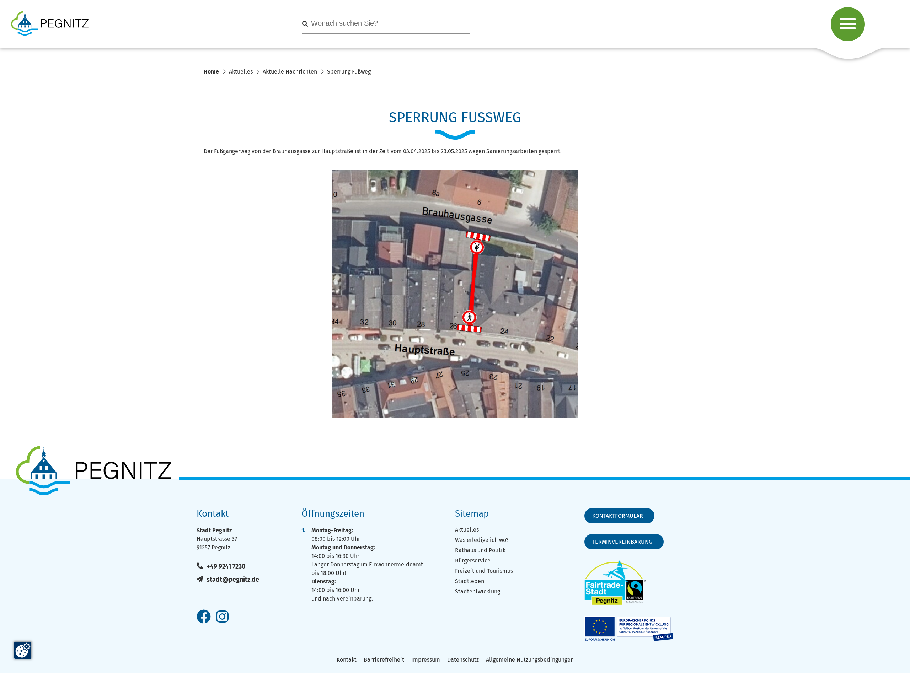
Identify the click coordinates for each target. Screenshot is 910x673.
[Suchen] (305, 24)
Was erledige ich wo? (481, 540)
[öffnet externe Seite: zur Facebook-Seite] (204, 617)
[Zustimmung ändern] (22, 650)
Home (211, 71)
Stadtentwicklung (477, 591)
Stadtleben (469, 581)
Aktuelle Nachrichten (290, 71)
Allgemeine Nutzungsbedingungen (530, 659)
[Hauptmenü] (848, 24)
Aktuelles (241, 71)
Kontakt (347, 659)
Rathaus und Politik (480, 550)
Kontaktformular (617, 515)
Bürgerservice (473, 560)
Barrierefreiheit (384, 659)
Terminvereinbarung (622, 541)
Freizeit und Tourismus (484, 570)
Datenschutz (463, 659)
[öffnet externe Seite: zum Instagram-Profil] (222, 617)
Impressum (425, 659)
